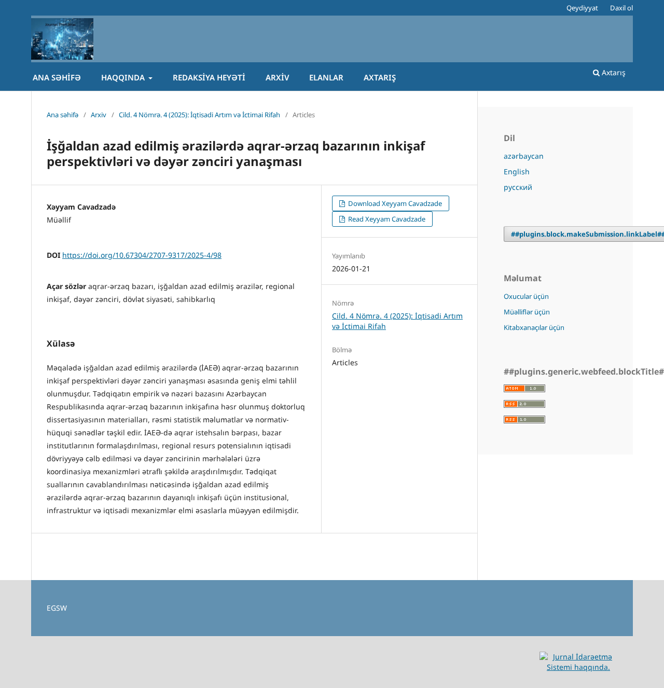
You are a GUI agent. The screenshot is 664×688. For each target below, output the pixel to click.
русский (518, 187)
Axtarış (380, 77)
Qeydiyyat (582, 7)
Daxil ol (621, 7)
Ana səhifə (57, 77)
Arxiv (277, 77)
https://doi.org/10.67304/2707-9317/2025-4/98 (142, 255)
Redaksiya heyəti (209, 77)
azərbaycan (524, 156)
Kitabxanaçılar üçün (534, 327)
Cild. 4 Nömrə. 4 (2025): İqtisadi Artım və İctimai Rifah (199, 114)
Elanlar (326, 77)
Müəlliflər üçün (527, 312)
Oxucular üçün (526, 296)
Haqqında (124, 77)
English (517, 171)
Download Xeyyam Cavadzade (394, 203)
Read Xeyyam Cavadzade (386, 219)
